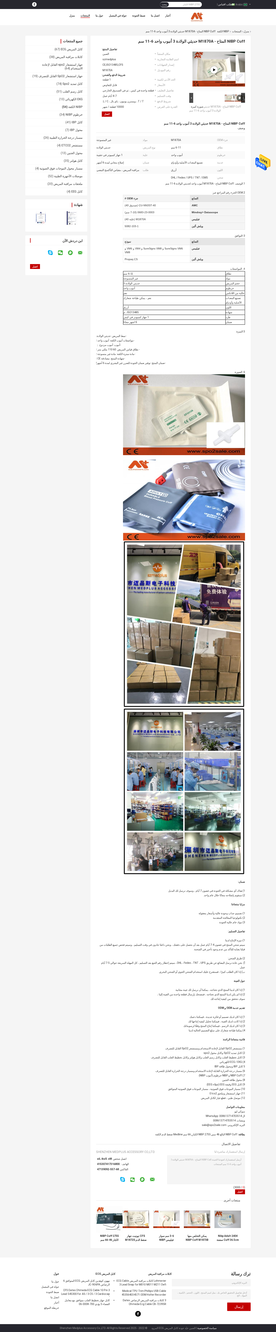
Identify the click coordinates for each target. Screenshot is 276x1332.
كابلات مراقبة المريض (69, 57)
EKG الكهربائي (74, 99)
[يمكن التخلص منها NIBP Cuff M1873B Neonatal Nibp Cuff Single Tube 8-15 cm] (197, 1219)
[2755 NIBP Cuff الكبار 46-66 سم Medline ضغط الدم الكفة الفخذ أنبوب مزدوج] (109, 1219)
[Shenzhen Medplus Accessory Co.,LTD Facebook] (34, 4)
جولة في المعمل (118, 15)
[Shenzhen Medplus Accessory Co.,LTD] (197, 16)
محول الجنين (75, 153)
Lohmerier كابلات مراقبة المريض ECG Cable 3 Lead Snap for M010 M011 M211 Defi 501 (141, 1283)
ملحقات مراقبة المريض (68, 184)
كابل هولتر (76, 161)
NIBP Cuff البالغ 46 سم (224, 1134)
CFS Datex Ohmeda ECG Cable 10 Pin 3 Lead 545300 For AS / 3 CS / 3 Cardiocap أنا (85, 1293)
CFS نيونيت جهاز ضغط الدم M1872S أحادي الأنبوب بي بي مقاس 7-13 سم (136, 1238)
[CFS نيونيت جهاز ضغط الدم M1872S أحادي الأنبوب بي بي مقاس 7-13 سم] (136, 1219)
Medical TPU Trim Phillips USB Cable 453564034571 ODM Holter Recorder (144, 1292)
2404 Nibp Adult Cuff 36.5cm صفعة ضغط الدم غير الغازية (228, 1238)
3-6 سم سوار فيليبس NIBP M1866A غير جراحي (166, 1238)
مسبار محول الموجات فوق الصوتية (61, 168)
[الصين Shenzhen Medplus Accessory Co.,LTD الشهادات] (40, 218)
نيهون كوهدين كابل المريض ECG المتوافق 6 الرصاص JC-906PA (86, 1282)
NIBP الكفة (223, 31)
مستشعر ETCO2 (72, 145)
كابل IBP (77, 122)
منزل (72, 15)
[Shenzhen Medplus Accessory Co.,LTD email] (82, 252)
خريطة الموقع (51, 1307)
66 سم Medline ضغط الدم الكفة (173, 1134)
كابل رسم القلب (73, 91)
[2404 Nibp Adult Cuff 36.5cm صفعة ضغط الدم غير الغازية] (227, 1219)
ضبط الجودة (138, 15)
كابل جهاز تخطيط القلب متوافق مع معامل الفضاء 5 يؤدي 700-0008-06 (87, 1302)
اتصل (107, 114)
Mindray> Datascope (205, 212)
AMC (195, 205)
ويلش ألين (197, 226)
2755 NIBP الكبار (201, 1134)
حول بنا (99, 15)
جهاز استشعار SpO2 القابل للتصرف (60, 76)
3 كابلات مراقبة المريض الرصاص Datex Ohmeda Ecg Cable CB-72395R (144, 1302)
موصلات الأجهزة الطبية (68, 176)
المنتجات (85, 15)
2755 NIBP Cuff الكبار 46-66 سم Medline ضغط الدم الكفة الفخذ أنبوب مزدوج (109, 1238)
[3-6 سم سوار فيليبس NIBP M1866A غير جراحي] (166, 1219)
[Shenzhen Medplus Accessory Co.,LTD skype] (52, 252)
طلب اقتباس (225, 4)
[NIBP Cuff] (214, 69)
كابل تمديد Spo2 (73, 84)
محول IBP (76, 130)
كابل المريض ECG (72, 49)
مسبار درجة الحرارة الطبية (66, 137)
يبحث (164, 4)
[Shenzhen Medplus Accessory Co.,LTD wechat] (62, 252)
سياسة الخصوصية (207, 1328)
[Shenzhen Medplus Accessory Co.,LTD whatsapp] (72, 252)
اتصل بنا (155, 15)
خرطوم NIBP (74, 114)
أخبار (167, 15)
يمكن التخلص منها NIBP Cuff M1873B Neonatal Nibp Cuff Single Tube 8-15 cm (197, 1238)
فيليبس (196, 219)
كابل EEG (77, 191)
